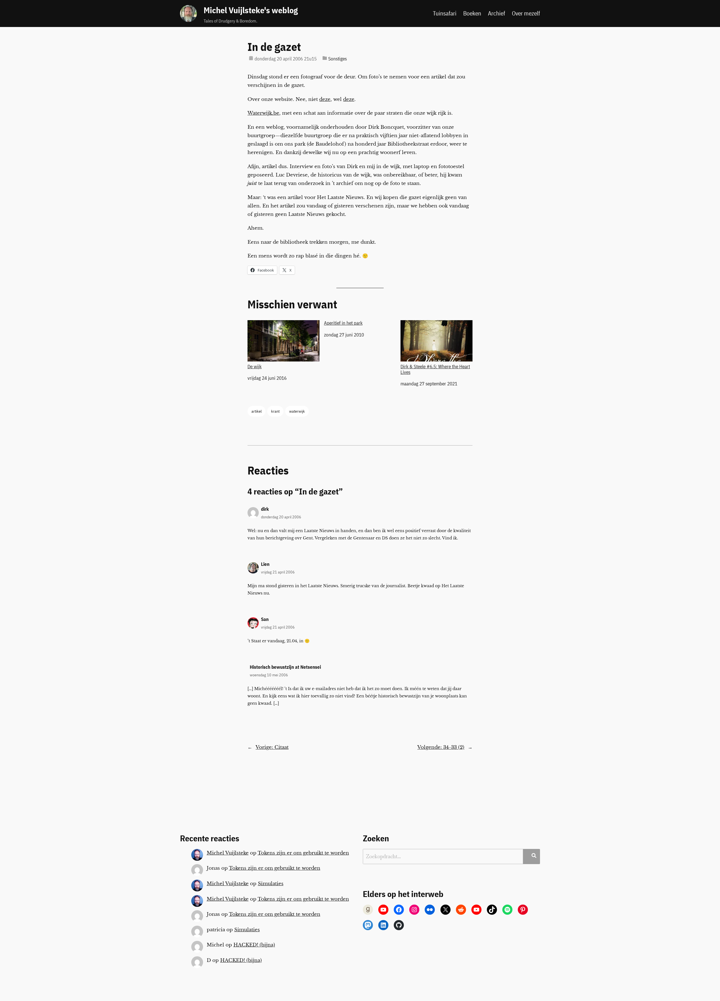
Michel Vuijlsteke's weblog (251, 10)
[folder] (324, 58)
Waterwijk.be (263, 113)
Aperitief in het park (343, 323)
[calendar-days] (251, 58)
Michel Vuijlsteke (228, 853)
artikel (256, 411)
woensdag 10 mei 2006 (269, 674)
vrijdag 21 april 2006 (278, 572)
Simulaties (271, 884)
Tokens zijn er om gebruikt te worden (303, 853)
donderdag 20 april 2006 (281, 516)
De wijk (255, 366)
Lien (265, 564)
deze (324, 99)
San (265, 619)
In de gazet (274, 46)
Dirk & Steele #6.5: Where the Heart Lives (435, 369)
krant (275, 411)
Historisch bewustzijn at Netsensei (285, 667)
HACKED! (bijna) (254, 945)
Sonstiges (337, 59)
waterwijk (297, 411)
